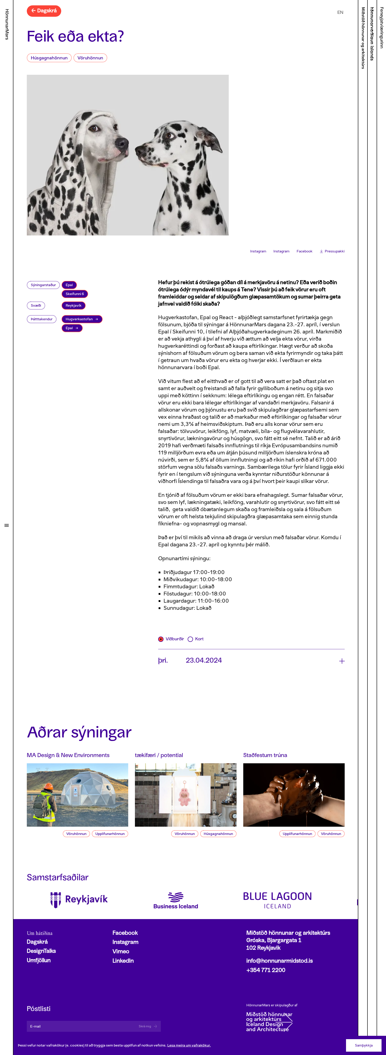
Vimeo (121, 952)
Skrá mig (145, 1026)
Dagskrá (37, 942)
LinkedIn (123, 961)
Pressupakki (335, 251)
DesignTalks (41, 951)
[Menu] (6, 525)
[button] (251, 661)
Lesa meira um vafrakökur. (189, 1045)
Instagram (258, 251)
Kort (199, 639)
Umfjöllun (39, 960)
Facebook (305, 251)
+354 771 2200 (265, 970)
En (340, 12)
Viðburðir (175, 639)
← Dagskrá (44, 10)
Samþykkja (364, 1045)
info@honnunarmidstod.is (279, 961)
